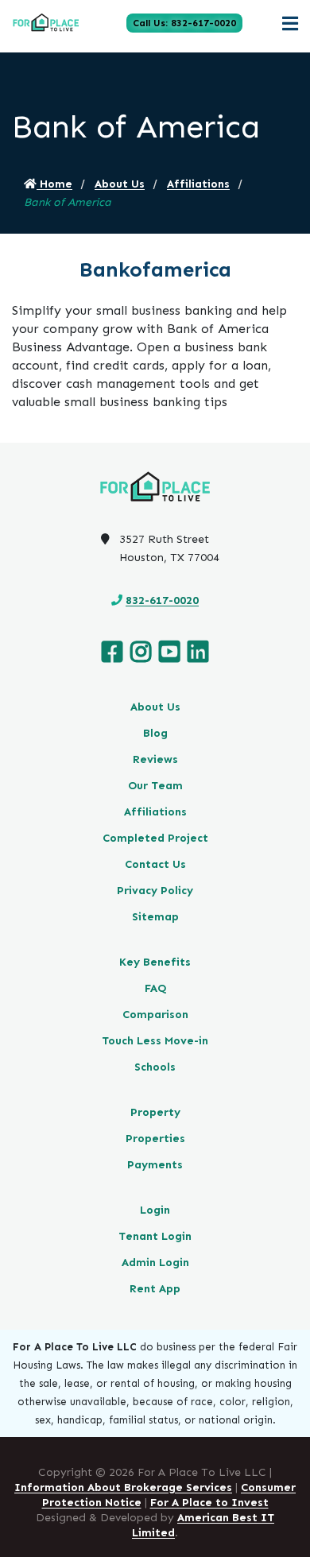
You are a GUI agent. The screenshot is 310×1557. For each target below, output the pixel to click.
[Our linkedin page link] (198, 652)
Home (54, 184)
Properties (155, 1138)
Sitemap (155, 917)
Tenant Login (155, 1236)
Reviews (155, 759)
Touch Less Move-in (155, 1041)
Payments (155, 1165)
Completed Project (155, 838)
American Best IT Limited (203, 1525)
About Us (120, 184)
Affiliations (198, 184)
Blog (155, 733)
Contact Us (155, 864)
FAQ (155, 988)
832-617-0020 (162, 600)
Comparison (155, 1014)
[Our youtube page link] (169, 652)
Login (155, 1210)
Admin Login (155, 1262)
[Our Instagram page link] (140, 652)
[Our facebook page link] (112, 652)
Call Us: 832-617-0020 (184, 23)
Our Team (155, 785)
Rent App (155, 1289)
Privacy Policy (155, 890)
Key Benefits (155, 962)
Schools (155, 1067)
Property (155, 1112)
